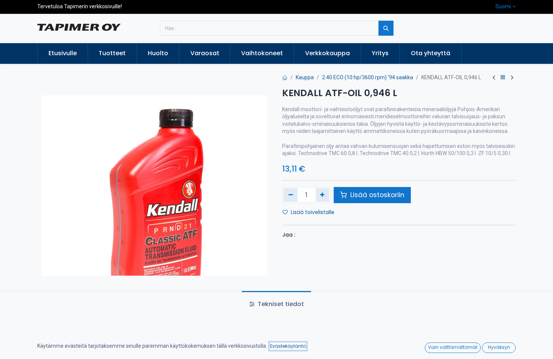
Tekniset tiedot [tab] (280, 304)
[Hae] (385, 28)
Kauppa (305, 77)
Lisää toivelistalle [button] (312, 212)
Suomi (503, 6)
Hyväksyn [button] (499, 347)
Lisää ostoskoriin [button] (376, 194)
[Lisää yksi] (323, 195)
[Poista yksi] (291, 195)
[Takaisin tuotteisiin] (502, 77)
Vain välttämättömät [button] (452, 347)
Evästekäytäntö (288, 346)
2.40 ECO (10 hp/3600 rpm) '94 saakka (367, 77)
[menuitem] (63, 53)
